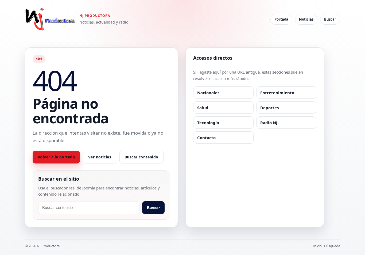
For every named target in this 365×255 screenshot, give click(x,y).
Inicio (317, 245)
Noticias (306, 19)
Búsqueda (332, 245)
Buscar (330, 19)
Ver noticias (99, 156)
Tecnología (208, 122)
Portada (281, 19)
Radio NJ (268, 122)
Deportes (269, 107)
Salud (202, 107)
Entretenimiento (277, 92)
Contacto (206, 137)
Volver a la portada (56, 156)
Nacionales (208, 92)
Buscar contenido (141, 156)
